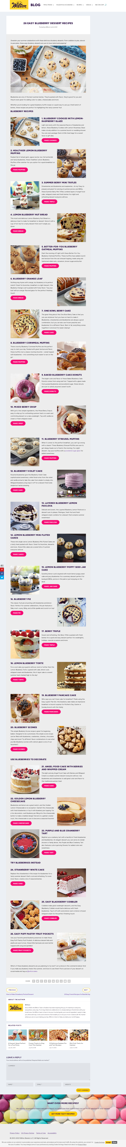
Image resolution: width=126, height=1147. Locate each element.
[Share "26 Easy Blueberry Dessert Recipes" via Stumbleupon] (61, 981)
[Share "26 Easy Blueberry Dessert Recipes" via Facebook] (34, 981)
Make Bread (18, 231)
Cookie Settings (99, 1142)
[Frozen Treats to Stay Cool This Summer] (38, 1035)
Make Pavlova (50, 522)
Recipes (79, 5)
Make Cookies (50, 140)
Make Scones (19, 749)
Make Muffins (19, 170)
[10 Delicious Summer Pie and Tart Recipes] (58, 1035)
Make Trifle (49, 202)
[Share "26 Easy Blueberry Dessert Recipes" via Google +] (42, 981)
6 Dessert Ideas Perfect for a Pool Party (16, 1044)
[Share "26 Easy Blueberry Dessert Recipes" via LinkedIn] (53, 981)
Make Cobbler (50, 918)
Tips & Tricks (47, 5)
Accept (108, 1142)
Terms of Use (41, 1133)
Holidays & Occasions (64, 5)
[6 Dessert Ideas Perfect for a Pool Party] (17, 1035)
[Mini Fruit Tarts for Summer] (79, 1035)
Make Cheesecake (21, 823)
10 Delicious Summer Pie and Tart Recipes (58, 1044)
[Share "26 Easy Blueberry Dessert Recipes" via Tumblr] (45, 981)
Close (114, 1142)
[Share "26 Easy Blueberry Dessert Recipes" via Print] (69, 981)
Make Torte (18, 680)
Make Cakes (18, 554)
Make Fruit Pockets (22, 950)
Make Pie (17, 613)
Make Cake (49, 332)
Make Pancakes (51, 712)
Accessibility (52, 1133)
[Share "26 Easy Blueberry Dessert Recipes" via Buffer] (57, 981)
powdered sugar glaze (72, 451)
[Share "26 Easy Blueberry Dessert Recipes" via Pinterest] (49, 981)
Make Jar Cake (50, 586)
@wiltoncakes (32, 971)
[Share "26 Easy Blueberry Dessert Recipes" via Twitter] (38, 981)
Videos (88, 5)
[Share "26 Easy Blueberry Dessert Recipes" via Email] (65, 981)
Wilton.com (99, 5)
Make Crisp (18, 423)
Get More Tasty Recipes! (63, 1114)
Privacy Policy (14, 1133)
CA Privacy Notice (27, 1133)
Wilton (48, 27)
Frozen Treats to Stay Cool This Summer (36, 1044)
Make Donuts (50, 391)
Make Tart (49, 853)
